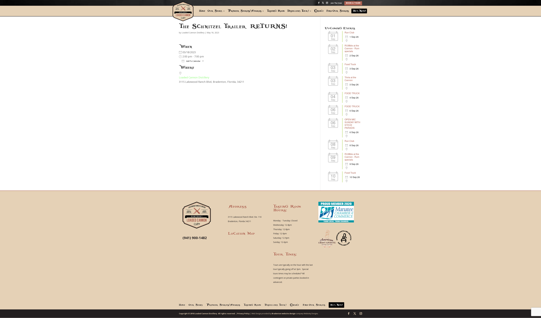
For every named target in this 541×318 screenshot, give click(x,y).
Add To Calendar (193, 61)
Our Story (215, 11)
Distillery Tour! (298, 11)
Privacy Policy (243, 313)
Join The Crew (336, 3)
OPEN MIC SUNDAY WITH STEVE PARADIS (352, 123)
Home (202, 11)
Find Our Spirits (337, 11)
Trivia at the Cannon (350, 79)
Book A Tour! (353, 3)
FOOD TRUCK (352, 93)
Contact (318, 11)
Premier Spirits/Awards (244, 11)
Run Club (349, 32)
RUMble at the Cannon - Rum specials (352, 48)
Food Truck (350, 64)
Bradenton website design (283, 313)
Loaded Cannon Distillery (193, 32)
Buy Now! (359, 10)
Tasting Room (275, 11)
